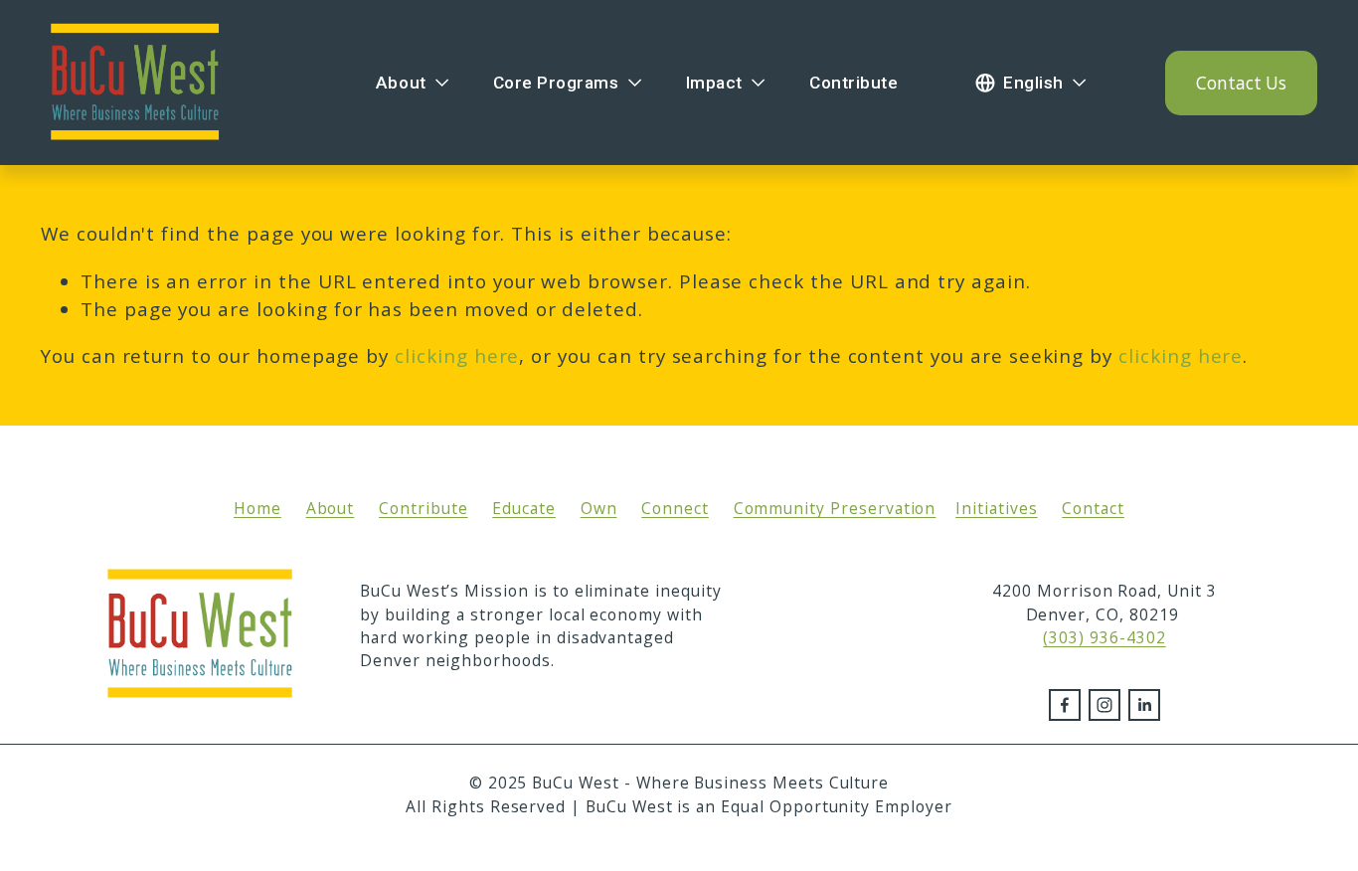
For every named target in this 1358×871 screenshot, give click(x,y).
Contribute (853, 82)
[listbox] (1032, 82)
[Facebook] (1065, 705)
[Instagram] (1104, 705)
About (330, 508)
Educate (524, 508)
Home (257, 508)
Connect (675, 508)
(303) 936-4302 (1104, 637)
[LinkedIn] (1144, 705)
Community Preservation (835, 508)
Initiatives (996, 508)
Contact (1093, 508)
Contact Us (1241, 83)
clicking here (457, 356)
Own (599, 508)
